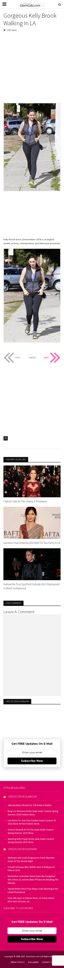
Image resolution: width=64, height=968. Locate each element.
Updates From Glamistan (22, 796)
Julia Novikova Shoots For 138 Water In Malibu (30, 805)
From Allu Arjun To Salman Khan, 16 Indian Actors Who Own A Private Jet (31, 900)
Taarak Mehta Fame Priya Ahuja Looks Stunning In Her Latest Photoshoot (33, 890)
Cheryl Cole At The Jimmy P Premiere (25, 501)
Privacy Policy (18, 962)
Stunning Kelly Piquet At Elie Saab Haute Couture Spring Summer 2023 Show (31, 841)
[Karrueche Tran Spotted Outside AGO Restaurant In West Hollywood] (32, 564)
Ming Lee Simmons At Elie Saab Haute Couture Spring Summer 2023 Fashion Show (33, 813)
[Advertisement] (32, 68)
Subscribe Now (32, 760)
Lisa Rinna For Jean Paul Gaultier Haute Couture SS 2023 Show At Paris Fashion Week (32, 822)
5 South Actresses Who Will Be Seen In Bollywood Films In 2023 (31, 869)
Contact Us (47, 962)
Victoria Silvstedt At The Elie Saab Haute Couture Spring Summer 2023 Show (31, 831)
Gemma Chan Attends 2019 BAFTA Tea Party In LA (31, 543)
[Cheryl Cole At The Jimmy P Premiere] (32, 481)
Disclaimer (33, 962)
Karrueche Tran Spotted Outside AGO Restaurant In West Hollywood (31, 586)
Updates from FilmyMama (22, 849)
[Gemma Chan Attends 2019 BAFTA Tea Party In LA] (32, 522)
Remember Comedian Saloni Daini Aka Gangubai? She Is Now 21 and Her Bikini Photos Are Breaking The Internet (33, 879)
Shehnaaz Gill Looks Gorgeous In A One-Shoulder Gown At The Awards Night (31, 859)
